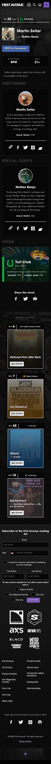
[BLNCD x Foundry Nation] (16, 643)
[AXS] (16, 631)
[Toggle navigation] (46, 4)
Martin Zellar (25, 109)
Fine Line (19, 600)
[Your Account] (29, 5)
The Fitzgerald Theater (18, 595)
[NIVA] (34, 630)
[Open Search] (34, 4)
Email (24, 540)
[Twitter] (25, 147)
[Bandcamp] (40, 148)
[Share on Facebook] (16, 298)
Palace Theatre (26, 590)
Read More (23, 135)
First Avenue (8, 661)
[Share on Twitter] (25, 298)
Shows (12, 275)
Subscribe (33, 600)
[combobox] (13, 553)
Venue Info (31, 275)
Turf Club (40, 595)
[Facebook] (18, 147)
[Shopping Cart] (40, 4)
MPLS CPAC (7, 701)
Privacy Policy (25, 741)
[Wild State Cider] (34, 643)
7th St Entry (7, 668)
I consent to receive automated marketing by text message (26, 564)
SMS (4, 553)
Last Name (36, 571)
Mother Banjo (25, 187)
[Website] (10, 146)
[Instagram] (33, 147)
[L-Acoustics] (16, 617)
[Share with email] (35, 298)
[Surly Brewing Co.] (34, 617)
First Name (11, 571)
